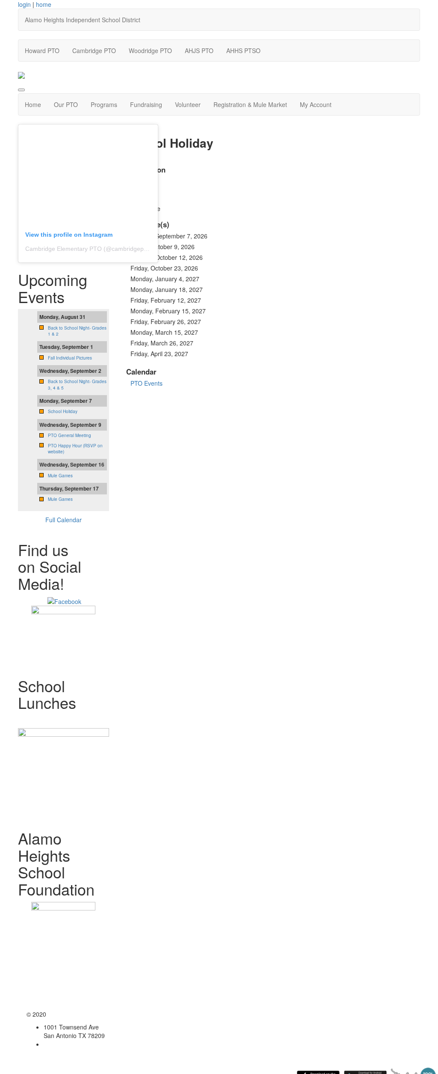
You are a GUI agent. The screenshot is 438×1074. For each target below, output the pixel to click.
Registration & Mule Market (250, 104)
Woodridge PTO (150, 50)
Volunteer (188, 104)
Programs (104, 104)
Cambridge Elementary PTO (63, 248)
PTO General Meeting (69, 435)
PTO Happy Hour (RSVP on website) (75, 449)
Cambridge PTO (94, 50)
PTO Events (146, 383)
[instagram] (64, 600)
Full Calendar (63, 519)
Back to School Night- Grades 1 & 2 (77, 331)
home (43, 4)
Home (33, 104)
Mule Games (60, 476)
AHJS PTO (199, 50)
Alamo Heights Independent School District (82, 19)
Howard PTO (42, 50)
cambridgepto (130, 248)
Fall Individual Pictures (70, 358)
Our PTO (66, 104)
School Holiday (62, 411)
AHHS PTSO (243, 50)
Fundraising (146, 104)
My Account (315, 104)
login (24, 4)
